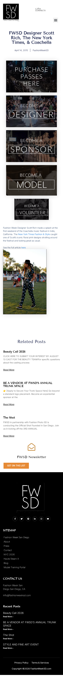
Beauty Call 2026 (14, 351)
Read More (8, 370)
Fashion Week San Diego (16, 537)
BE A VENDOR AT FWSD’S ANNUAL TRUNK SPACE (27, 384)
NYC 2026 (9, 554)
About (7, 541)
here (23, 247)
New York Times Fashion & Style (34, 234)
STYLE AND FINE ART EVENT (21, 644)
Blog (6, 563)
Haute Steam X (11, 558)
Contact (8, 550)
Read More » (8, 617)
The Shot (9, 417)
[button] (55, 20)
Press (6, 546)
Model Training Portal (14, 567)
